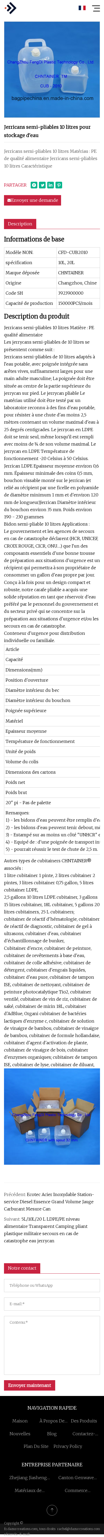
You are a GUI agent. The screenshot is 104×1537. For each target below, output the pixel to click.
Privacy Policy (68, 1446)
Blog (52, 1433)
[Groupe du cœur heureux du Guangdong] (10, 8)
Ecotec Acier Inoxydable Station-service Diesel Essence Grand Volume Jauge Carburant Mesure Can (49, 1202)
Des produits (84, 1421)
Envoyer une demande (34, 200)
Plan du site (36, 1446)
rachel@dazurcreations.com (78, 1529)
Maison (20, 1421)
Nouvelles (20, 1433)
